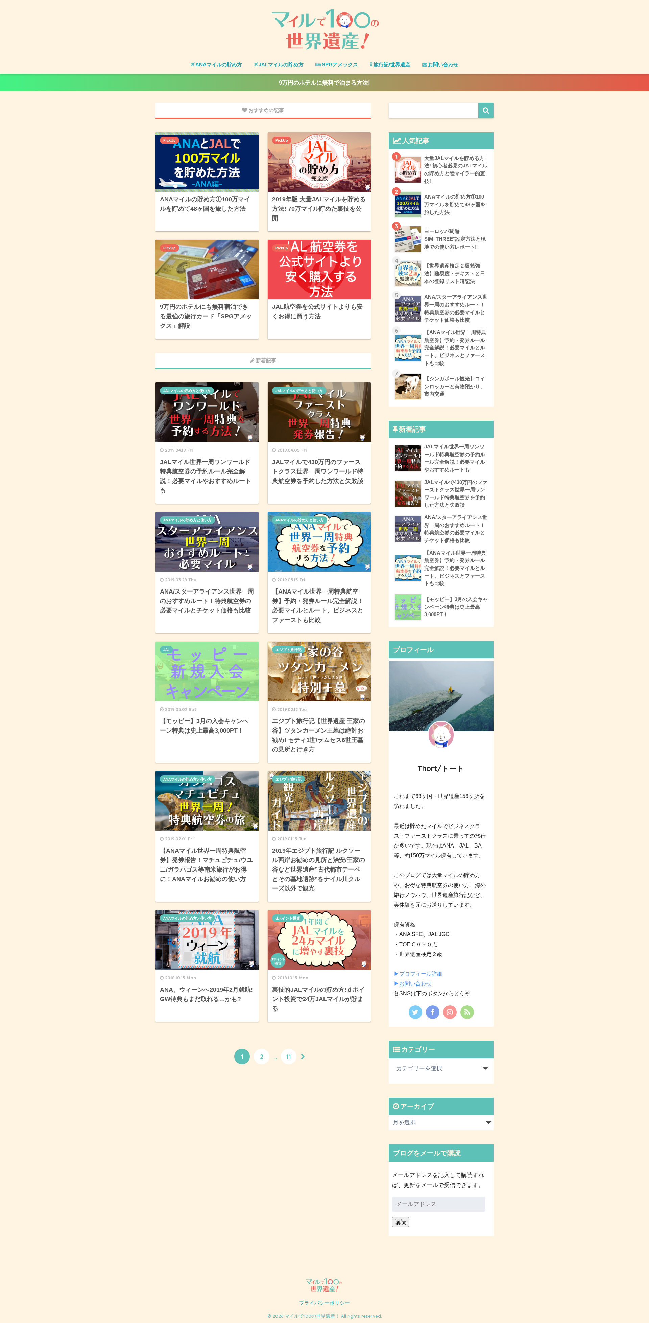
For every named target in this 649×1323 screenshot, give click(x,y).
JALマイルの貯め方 (281, 64)
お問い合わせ (443, 64)
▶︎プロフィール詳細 (418, 974)
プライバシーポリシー (324, 1303)
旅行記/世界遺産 (392, 64)
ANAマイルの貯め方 (218, 64)
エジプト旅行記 (288, 649)
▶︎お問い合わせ (413, 984)
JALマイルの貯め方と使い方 (187, 390)
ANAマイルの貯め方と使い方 (187, 520)
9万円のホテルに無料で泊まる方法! (324, 82)
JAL (166, 649)
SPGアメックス (340, 64)
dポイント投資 (287, 918)
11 (288, 1056)
